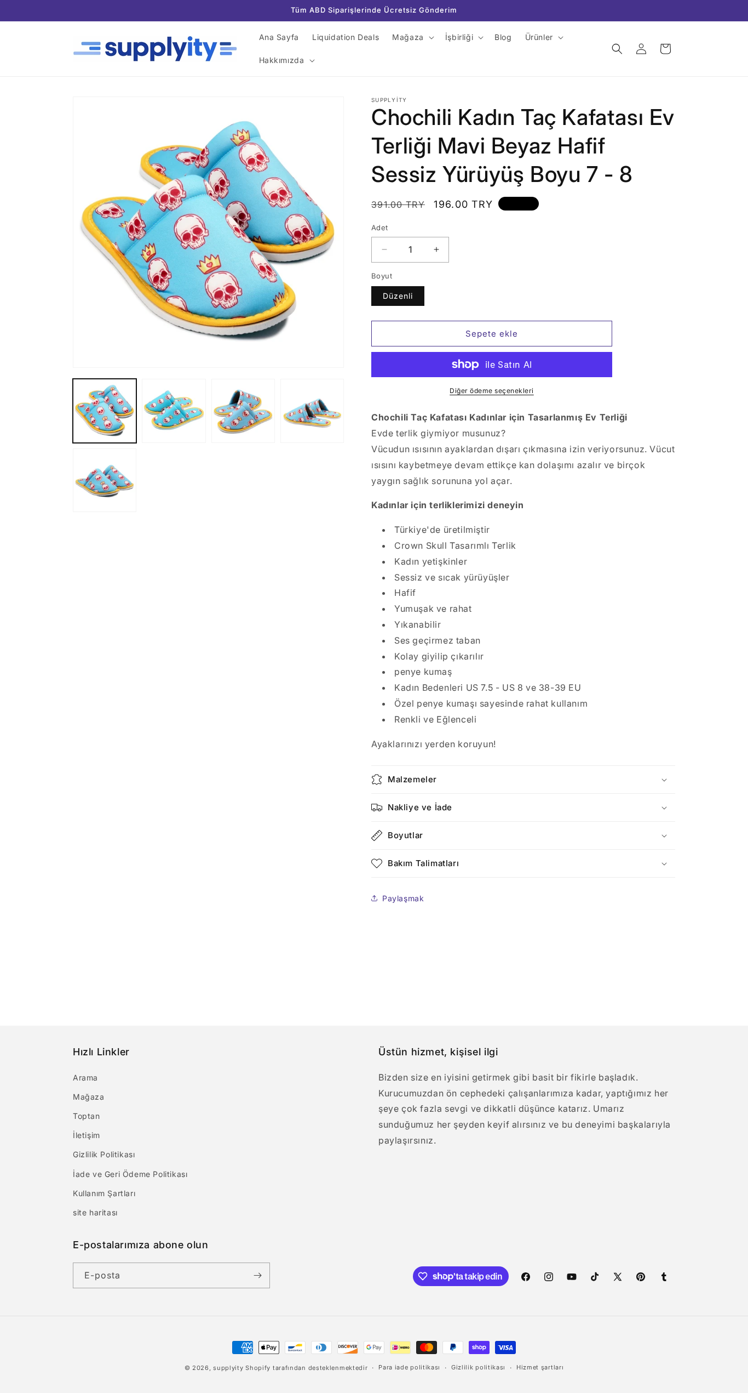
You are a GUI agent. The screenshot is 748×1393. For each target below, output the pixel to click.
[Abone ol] (257, 1275)
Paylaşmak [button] (403, 898)
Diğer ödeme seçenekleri (492, 390)
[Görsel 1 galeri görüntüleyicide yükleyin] (104, 410)
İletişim (86, 1135)
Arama (85, 1077)
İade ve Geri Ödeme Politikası (130, 1174)
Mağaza (89, 1096)
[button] (412, 37)
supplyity (228, 1368)
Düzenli (398, 295)
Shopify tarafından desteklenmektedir (306, 1368)
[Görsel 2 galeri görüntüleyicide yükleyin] (173, 410)
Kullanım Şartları (104, 1193)
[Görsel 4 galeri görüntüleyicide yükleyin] (312, 410)
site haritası (95, 1212)
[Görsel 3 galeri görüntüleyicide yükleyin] (243, 410)
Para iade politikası (409, 1367)
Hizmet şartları (540, 1367)
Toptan (86, 1116)
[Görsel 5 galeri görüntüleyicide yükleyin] (104, 480)
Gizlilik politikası (478, 1367)
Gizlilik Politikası (104, 1154)
